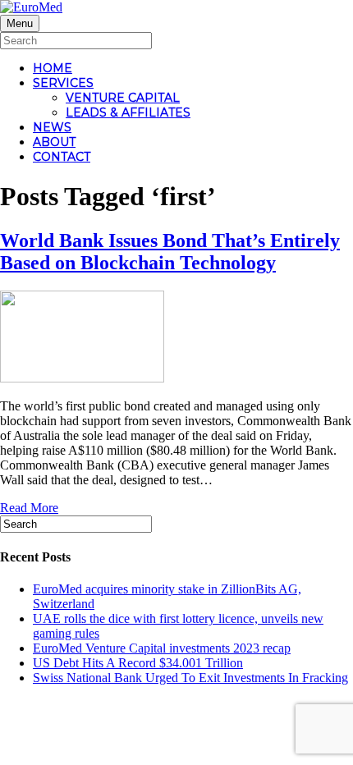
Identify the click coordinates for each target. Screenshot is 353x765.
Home (52, 68)
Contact (61, 156)
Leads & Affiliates (128, 112)
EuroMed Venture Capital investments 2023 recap (162, 648)
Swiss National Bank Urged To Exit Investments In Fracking (190, 678)
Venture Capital (123, 97)
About (54, 142)
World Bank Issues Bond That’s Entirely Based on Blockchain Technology (170, 251)
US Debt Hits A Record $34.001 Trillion (138, 663)
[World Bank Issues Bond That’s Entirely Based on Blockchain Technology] (82, 378)
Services (63, 83)
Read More (29, 508)
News (52, 127)
